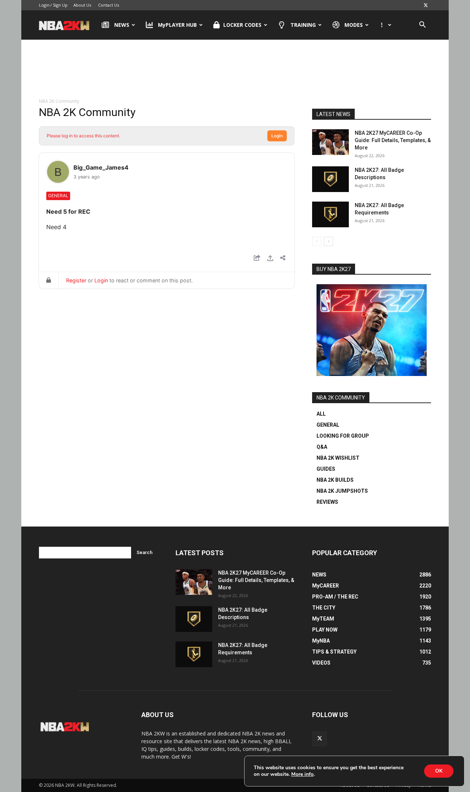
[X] (425, 5)
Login (44, 5)
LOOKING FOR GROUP (343, 436)
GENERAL (328, 425)
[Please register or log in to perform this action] (270, 259)
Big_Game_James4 (101, 167)
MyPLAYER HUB (177, 24)
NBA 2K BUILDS (335, 480)
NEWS (121, 24)
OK (438, 770)
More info (302, 774)
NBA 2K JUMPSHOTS (342, 491)
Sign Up (60, 5)
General (58, 195)
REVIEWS (327, 502)
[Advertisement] (235, 69)
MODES (353, 24)
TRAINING (303, 24)
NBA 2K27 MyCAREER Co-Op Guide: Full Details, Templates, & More (393, 140)
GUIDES (326, 469)
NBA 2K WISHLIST (338, 458)
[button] (422, 25)
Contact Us (108, 5)
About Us (82, 5)
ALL (321, 414)
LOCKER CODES (242, 24)
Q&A (322, 447)
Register (76, 280)
